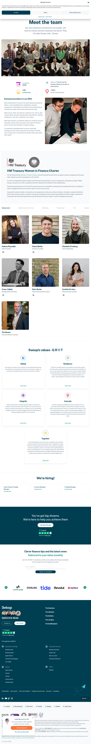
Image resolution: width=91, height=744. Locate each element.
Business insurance (54, 649)
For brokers (50, 616)
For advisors (50, 612)
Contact (7, 676)
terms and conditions (6, 737)
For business (50, 608)
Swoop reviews (9, 682)
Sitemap (51, 670)
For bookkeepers (51, 624)
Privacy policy (48, 16)
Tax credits (8, 661)
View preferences (75, 12)
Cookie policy (41, 16)
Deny (45, 12)
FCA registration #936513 (9, 641)
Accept (16, 12)
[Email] (45, 567)
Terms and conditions (24, 691)
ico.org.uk (57, 730)
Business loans (9, 649)
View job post (7, 491)
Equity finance (9, 655)
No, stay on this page (22, 732)
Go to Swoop (22, 728)
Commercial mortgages (11, 658)
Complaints (56, 691)
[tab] (6, 208)
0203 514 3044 (10, 618)
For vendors (50, 620)
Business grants (9, 652)
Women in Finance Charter (29, 175)
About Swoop (9, 670)
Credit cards (52, 652)
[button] (88, 2)
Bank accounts (53, 655)
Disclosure (49, 691)
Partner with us (9, 679)
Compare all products (54, 658)
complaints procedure (20, 737)
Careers (7, 673)
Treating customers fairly (38, 691)
